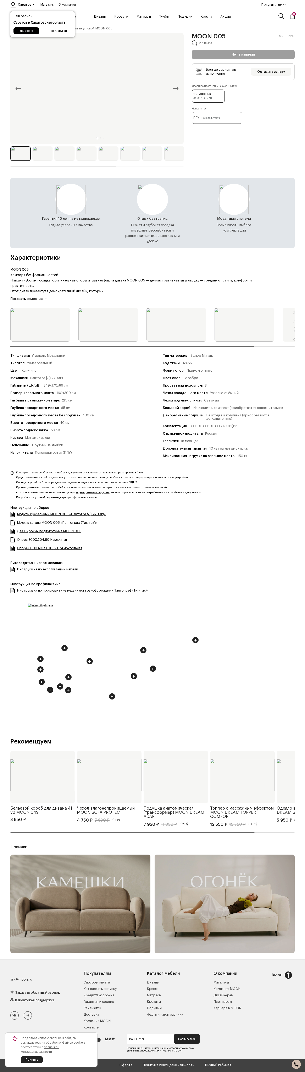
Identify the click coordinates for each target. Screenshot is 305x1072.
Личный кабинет (218, 1065)
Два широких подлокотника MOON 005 (49, 531)
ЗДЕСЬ (133, 482)
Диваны (100, 16)
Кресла (206, 16)
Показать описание (26, 299)
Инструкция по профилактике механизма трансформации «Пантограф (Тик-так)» (82, 590)
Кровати (121, 16)
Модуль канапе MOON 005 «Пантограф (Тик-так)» (57, 522)
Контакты (91, 1027)
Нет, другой (59, 30)
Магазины (47, 4)
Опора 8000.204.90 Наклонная (42, 539)
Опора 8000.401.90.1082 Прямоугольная (49, 548)
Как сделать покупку (100, 989)
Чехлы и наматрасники (165, 1014)
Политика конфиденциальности (168, 1065)
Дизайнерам (223, 995)
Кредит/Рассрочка (99, 995)
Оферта (126, 1065)
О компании (67, 4)
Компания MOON (97, 1021)
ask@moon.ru (21, 979)
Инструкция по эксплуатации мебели (47, 569)
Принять (32, 1059)
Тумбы (164, 16)
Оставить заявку (271, 71)
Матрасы (144, 16)
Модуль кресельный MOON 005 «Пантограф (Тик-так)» (61, 514)
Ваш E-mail (136, 1039)
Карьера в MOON (228, 1008)
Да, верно (26, 30)
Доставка (91, 1014)
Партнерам (223, 1001)
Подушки (185, 16)
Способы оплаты (97, 982)
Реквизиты (92, 1008)
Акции (225, 16)
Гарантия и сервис (99, 1001)
